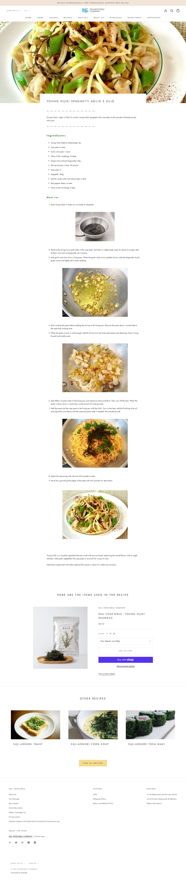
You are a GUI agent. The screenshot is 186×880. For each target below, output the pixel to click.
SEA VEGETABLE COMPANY (21, 836)
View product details (106, 673)
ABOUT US (99, 17)
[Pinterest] (114, 633)
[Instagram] (22, 842)
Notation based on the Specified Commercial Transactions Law (34, 821)
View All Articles (93, 763)
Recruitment (135, 17)
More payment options (126, 666)
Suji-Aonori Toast (28, 744)
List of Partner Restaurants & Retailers (161, 799)
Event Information (16, 808)
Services (83, 17)
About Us (12, 794)
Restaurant (154, 17)
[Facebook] (107, 633)
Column (53, 17)
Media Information (154, 803)
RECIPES (68, 17)
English (32, 863)
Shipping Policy (99, 799)
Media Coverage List (17, 812)
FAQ (95, 794)
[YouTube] (29, 842)
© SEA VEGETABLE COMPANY (24, 869)
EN (26, 11)
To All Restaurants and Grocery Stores (162, 794)
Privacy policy (14, 816)
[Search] (171, 10)
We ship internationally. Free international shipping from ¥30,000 (93, 3)
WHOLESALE (116, 17)
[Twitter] (110, 633)
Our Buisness (14, 799)
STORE (28, 17)
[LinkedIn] (35, 842)
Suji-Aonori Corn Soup (90, 744)
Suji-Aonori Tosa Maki (146, 744)
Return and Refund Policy (103, 803)
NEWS (40, 17)
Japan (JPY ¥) (12, 11)
